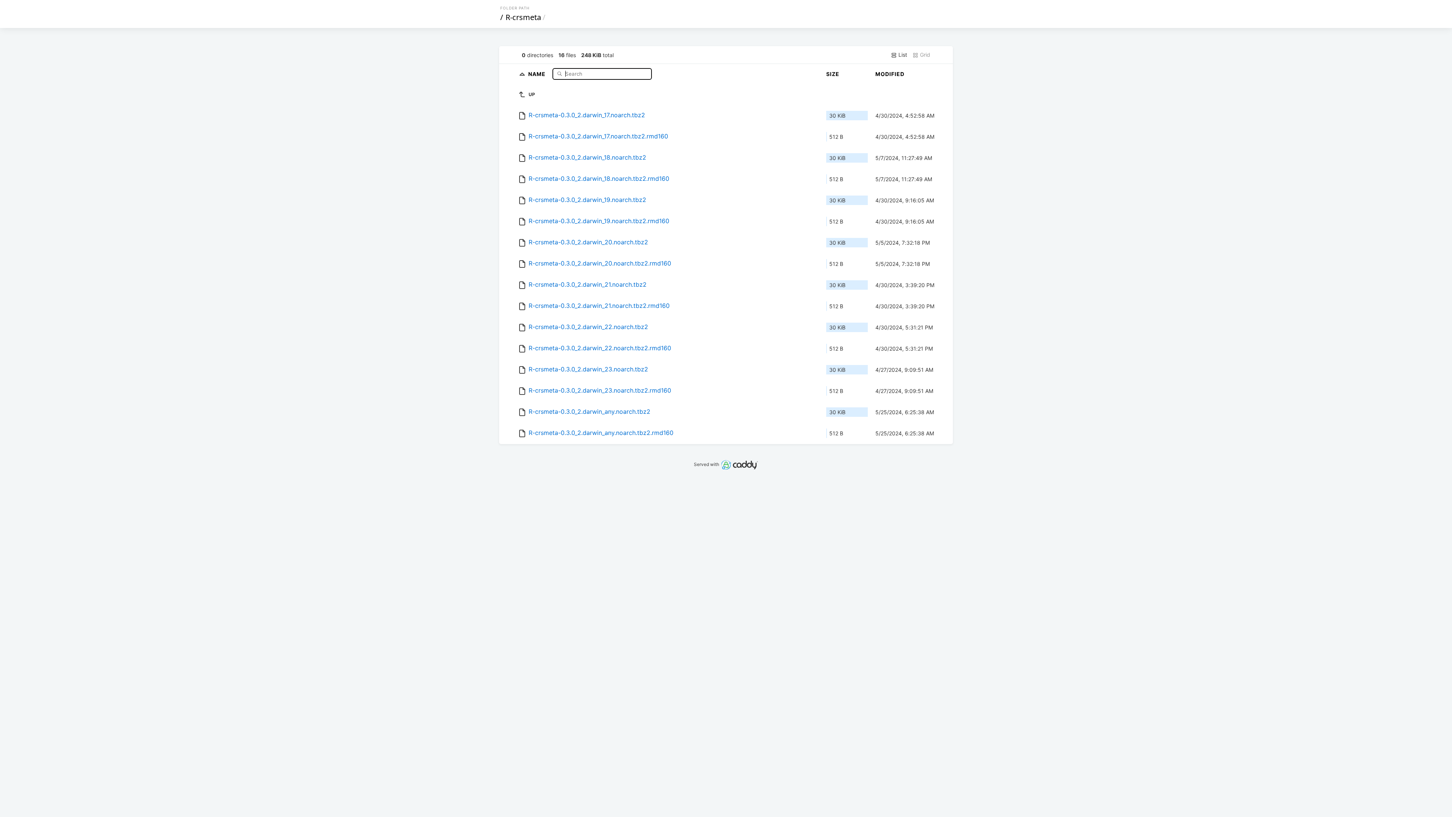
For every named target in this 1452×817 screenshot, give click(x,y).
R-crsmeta (523, 17)
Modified (889, 74)
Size (832, 74)
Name (537, 73)
